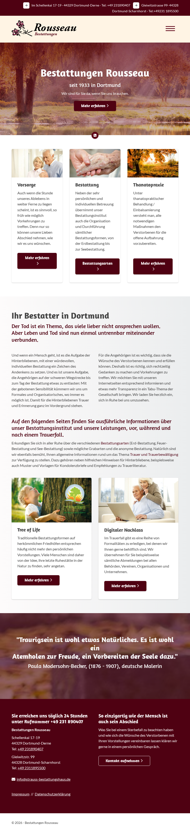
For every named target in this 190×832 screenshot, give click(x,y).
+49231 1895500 (166, 11)
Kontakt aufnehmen (122, 760)
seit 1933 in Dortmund (95, 84)
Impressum (20, 794)
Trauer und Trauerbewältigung (154, 454)
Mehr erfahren (93, 105)
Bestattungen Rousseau (95, 72)
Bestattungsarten (97, 263)
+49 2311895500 (31, 768)
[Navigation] (170, 29)
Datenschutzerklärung (52, 794)
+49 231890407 (118, 5)
